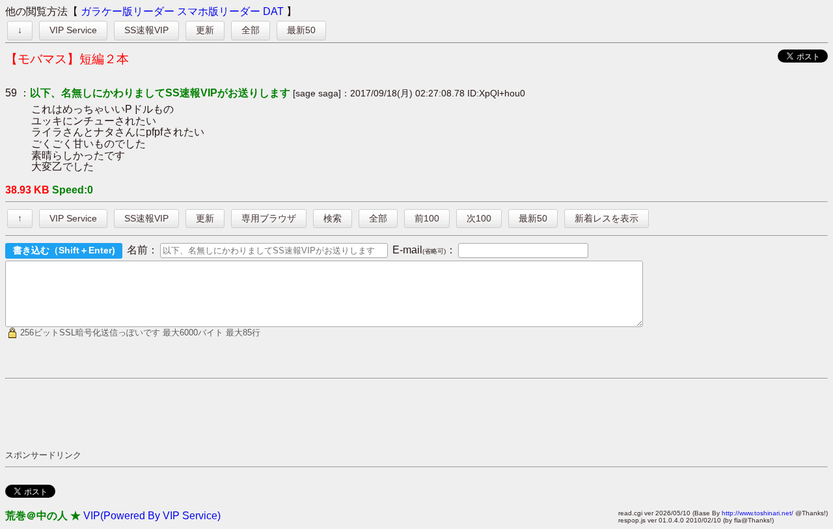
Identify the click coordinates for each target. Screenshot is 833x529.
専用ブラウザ (268, 218)
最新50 (301, 30)
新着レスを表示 (606, 218)
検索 (332, 218)
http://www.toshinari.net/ (757, 513)
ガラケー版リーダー (127, 11)
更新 (205, 30)
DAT (273, 11)
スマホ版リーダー (218, 11)
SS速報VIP (146, 30)
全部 (250, 30)
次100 (479, 218)
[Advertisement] (242, 413)
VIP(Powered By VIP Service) (152, 515)
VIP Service (73, 30)
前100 (427, 218)
